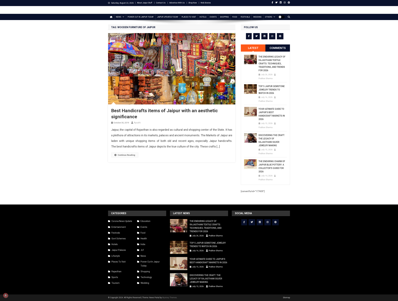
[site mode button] (281, 16)
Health (144, 238)
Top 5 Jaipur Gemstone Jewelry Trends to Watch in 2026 (272, 89)
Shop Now (192, 3)
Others (268, 17)
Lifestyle (115, 256)
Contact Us (161, 3)
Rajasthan (116, 271)
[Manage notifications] (5, 295)
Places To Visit (189, 17)
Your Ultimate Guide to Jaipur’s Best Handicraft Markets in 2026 (272, 114)
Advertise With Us (177, 3)
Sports (114, 277)
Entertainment (118, 227)
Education (145, 221)
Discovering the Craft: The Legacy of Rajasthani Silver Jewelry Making (272, 140)
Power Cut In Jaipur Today (141, 17)
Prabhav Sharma (266, 78)
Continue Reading (126, 155)
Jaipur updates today (167, 17)
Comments (278, 48)
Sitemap (286, 297)
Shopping (224, 17)
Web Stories (206, 3)
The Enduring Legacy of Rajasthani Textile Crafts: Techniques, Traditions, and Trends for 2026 (272, 63)
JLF (142, 250)
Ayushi (137, 122)
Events (213, 17)
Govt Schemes (118, 238)
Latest (253, 48)
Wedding (257, 17)
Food (234, 17)
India (143, 244)
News (118, 17)
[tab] (253, 48)
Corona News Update (121, 221)
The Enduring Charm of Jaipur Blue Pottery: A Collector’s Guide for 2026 (272, 166)
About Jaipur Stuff (144, 3)
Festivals (245, 17)
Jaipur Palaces (118, 250)
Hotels (202, 17)
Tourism (115, 283)
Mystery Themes (169, 297)
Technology (146, 277)
